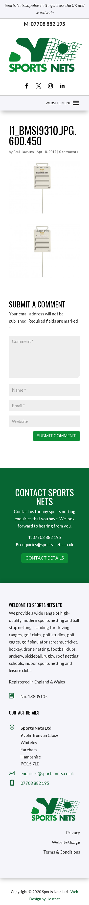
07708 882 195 (46, 537)
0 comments (68, 152)
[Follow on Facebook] (27, 86)
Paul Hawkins (23, 152)
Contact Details (44, 558)
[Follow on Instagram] (50, 86)
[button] (58, 103)
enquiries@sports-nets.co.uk (46, 544)
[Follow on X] (39, 86)
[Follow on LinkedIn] (62, 86)
